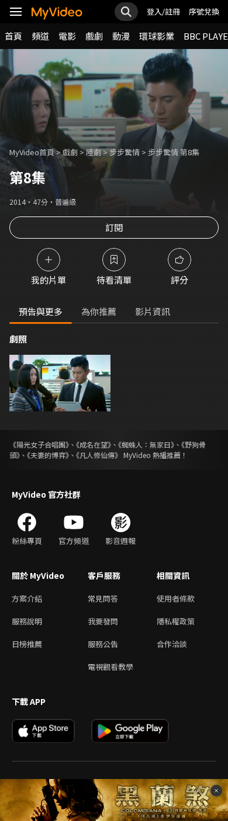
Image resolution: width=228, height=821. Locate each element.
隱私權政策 (176, 621)
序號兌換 (204, 11)
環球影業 (156, 36)
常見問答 (103, 598)
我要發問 (103, 621)
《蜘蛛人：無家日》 (146, 444)
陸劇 (93, 152)
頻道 (40, 36)
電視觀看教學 (110, 666)
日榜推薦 (27, 643)
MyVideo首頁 (31, 152)
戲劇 (94, 36)
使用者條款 (176, 598)
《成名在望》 (93, 444)
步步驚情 (124, 152)
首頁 (13, 36)
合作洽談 (172, 643)
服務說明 (27, 621)
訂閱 (114, 227)
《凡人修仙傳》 (99, 455)
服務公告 (103, 643)
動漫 (121, 36)
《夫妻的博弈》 (48, 455)
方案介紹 (27, 598)
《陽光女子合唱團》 (39, 444)
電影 (67, 36)
